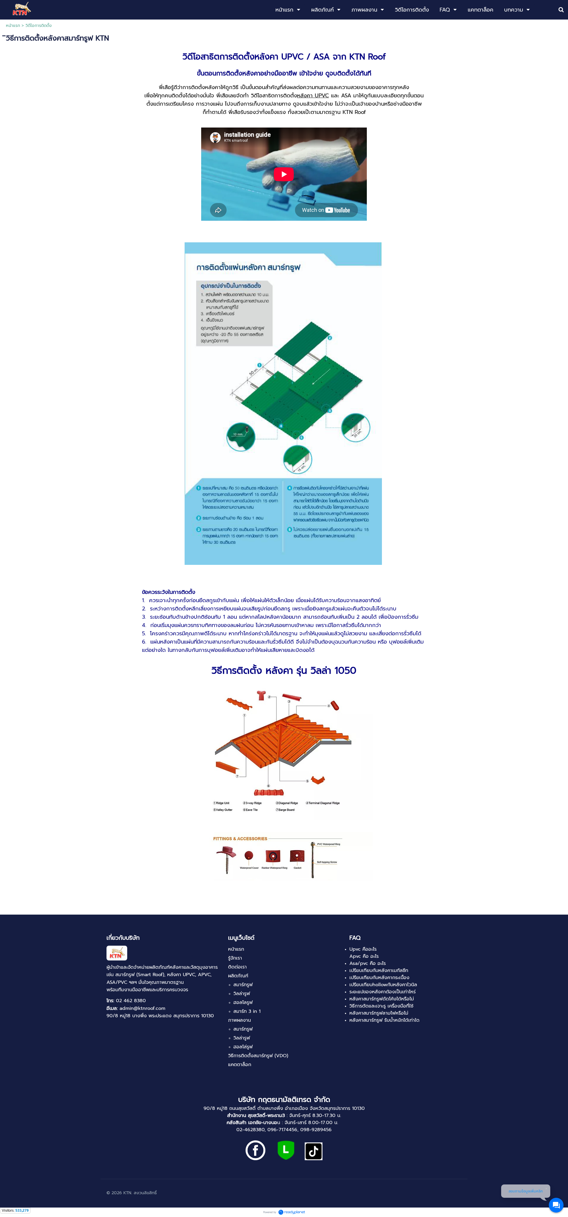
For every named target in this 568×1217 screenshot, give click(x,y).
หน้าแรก (13, 25)
